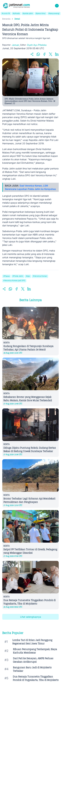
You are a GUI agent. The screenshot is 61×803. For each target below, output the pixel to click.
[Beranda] (16, 5)
